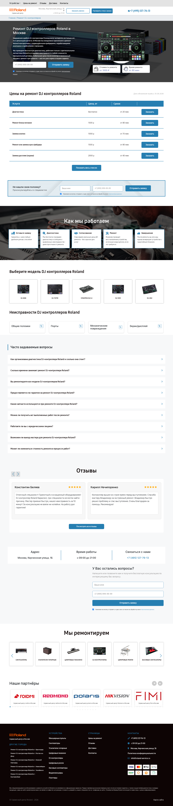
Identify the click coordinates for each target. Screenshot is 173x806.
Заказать (150, 112)
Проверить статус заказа (102, 11)
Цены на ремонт (30, 3)
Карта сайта (158, 800)
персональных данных (115, 194)
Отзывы (43, 3)
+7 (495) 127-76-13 (138, 557)
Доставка (53, 3)
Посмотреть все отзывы (86, 526)
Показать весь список (86, 168)
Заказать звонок (78, 11)
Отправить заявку (60, 64)
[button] (13, 474)
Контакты (64, 3)
